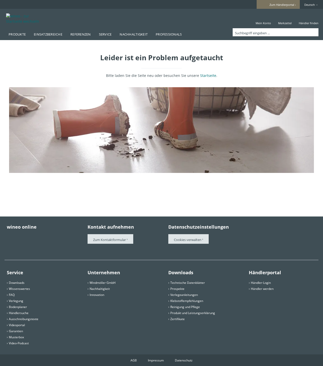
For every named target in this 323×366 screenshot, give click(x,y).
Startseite (208, 75)
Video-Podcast (19, 343)
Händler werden (262, 289)
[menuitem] (263, 18)
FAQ (12, 295)
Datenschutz (184, 360)
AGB (133, 360)
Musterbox (16, 337)
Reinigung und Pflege (185, 307)
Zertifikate (177, 319)
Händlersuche (19, 313)
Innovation (97, 295)
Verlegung (16, 301)
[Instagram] (51, 236)
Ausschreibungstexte (23, 319)
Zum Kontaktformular (109, 239)
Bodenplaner (18, 307)
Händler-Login (261, 283)
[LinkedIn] (9, 245)
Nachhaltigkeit (100, 289)
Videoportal (17, 325)
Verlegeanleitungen (184, 295)
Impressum (156, 360)
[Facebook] (9, 236)
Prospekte (177, 289)
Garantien (16, 331)
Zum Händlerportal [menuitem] (282, 5)
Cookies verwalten (188, 239)
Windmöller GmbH (103, 283)
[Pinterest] (23, 236)
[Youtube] (37, 236)
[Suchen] (313, 32)
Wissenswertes (19, 289)
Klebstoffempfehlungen (186, 301)
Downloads (16, 283)
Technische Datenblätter (187, 283)
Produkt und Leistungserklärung (192, 313)
